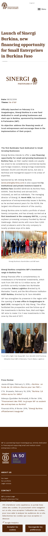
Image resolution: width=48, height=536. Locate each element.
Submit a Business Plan (9, 499)
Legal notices (6, 483)
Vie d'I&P (12, 102)
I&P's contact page (8, 496)
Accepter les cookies (12, 528)
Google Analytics (12, 523)
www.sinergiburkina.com (13, 183)
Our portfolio (6, 481)
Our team (4, 478)
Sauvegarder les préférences (35, 528)
